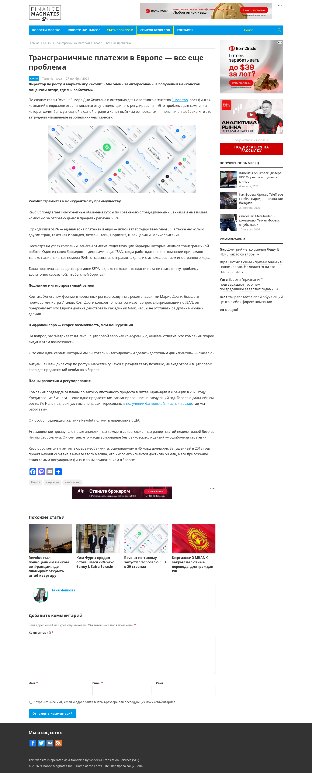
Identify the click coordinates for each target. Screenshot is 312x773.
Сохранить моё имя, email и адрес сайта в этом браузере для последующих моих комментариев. (105, 702)
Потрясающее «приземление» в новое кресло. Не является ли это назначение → (251, 267)
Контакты (185, 30)
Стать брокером (120, 30)
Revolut (35, 482)
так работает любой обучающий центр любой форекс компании (251, 299)
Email (97, 683)
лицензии (52, 482)
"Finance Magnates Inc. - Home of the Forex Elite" (75, 766)
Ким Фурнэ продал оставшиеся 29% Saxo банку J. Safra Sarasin (95, 562)
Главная (34, 43)
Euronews (180, 99)
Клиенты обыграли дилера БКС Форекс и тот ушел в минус (260, 177)
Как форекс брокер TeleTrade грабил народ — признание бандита (261, 198)
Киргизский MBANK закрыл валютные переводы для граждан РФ (192, 564)
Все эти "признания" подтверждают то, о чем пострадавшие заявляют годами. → (249, 284)
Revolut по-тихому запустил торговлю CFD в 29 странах (145, 562)
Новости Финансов (83, 30)
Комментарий (41, 633)
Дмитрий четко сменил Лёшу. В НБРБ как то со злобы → (249, 251)
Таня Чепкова (52, 78)
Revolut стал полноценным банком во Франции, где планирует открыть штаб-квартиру (49, 566)
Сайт (159, 683)
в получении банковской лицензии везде (157, 403)
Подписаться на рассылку (251, 149)
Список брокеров (155, 30)
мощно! (231, 309)
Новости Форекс (46, 30)
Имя (33, 683)
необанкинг (72, 482)
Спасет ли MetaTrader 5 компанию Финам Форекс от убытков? (259, 220)
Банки (47, 43)
